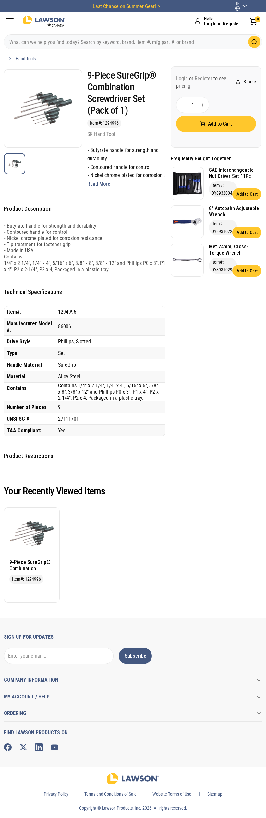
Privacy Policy (56, 794)
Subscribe (135, 656)
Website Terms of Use (171, 794)
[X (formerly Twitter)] (23, 747)
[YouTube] (54, 747)
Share (249, 82)
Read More (98, 184)
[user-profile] (237, 8)
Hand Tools (26, 58)
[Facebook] (8, 747)
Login (182, 78)
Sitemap (214, 794)
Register (203, 78)
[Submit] (254, 42)
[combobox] (133, 41)
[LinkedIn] (39, 747)
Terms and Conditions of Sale (110, 794)
